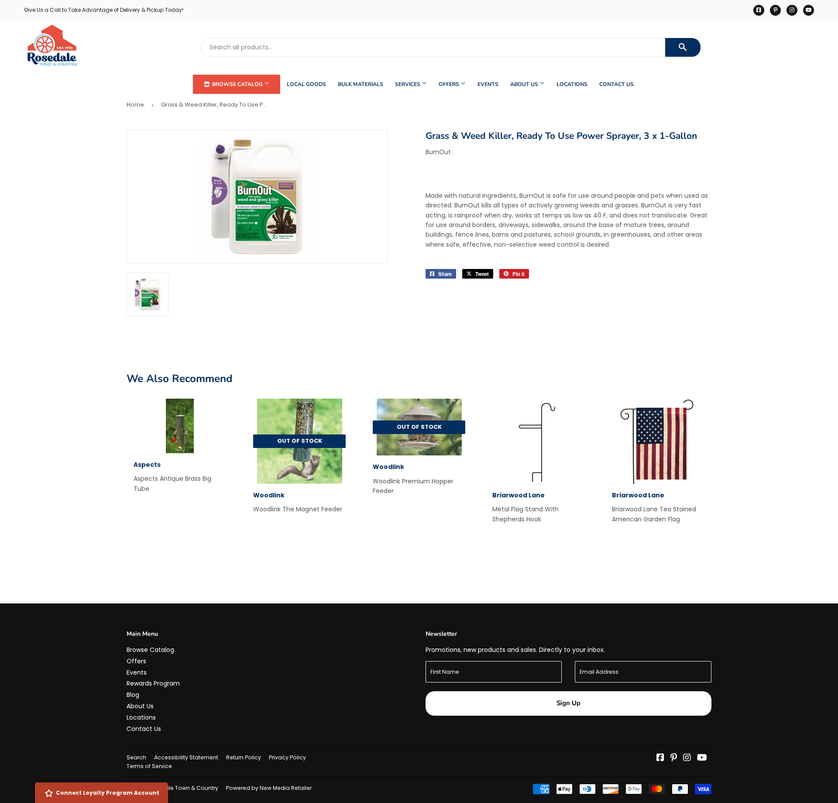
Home (135, 104)
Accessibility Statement (186, 757)
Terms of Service (149, 766)
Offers (449, 84)
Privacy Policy (287, 757)
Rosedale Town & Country (182, 788)
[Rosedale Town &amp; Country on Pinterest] (673, 758)
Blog (133, 694)
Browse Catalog (237, 84)
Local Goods (306, 84)
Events (487, 84)
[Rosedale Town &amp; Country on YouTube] (702, 758)
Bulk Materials (360, 84)
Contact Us (616, 84)
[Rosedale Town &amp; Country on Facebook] (660, 758)
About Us (524, 84)
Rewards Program (153, 683)
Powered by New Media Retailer (269, 788)
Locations (571, 84)
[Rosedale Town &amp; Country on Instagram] (687, 758)
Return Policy (243, 757)
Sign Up (568, 703)
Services (408, 84)
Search (136, 757)
